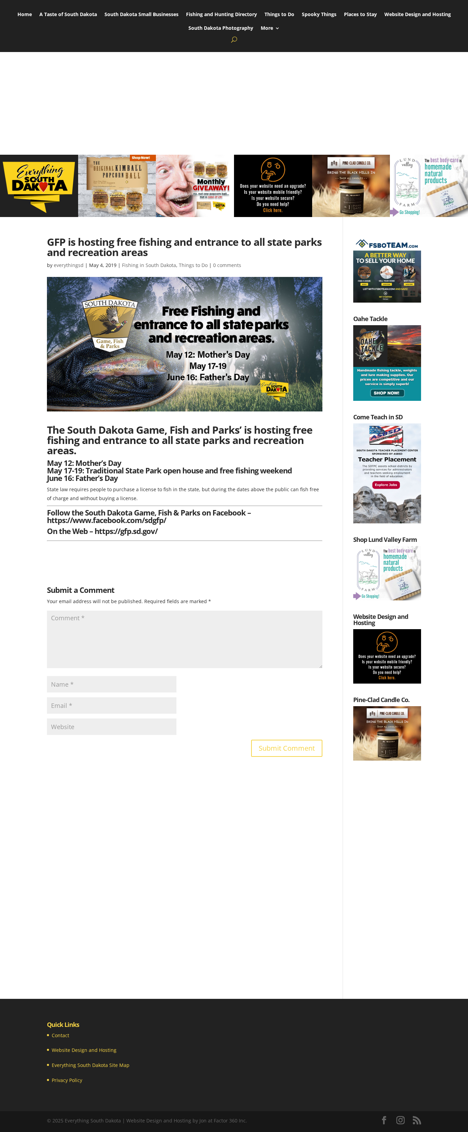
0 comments (227, 265)
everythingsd (69, 265)
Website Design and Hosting (417, 14)
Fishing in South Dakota (149, 265)
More (267, 28)
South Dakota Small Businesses (141, 14)
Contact (60, 1035)
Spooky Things (319, 14)
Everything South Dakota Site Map (91, 1065)
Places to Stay (360, 14)
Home (24, 14)
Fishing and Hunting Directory (221, 14)
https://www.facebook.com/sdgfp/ (106, 520)
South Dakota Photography (220, 28)
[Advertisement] (234, 103)
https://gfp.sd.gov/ (126, 531)
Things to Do (279, 14)
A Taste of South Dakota (68, 14)
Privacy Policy (67, 1080)
